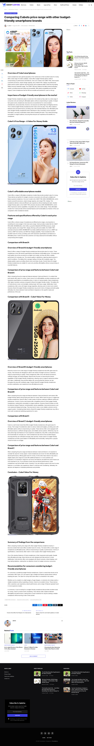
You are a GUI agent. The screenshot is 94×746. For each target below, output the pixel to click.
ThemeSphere (55, 741)
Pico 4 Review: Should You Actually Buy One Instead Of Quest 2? (79, 121)
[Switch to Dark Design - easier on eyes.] (89, 4)
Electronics (23, 5)
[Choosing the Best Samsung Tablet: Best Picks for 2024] (53, 638)
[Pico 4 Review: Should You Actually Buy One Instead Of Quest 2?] (78, 112)
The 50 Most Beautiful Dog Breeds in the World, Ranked (81, 57)
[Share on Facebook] (79, 26)
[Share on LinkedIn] (86, 26)
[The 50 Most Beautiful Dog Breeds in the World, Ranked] (70, 58)
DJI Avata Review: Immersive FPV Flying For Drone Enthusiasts (79, 163)
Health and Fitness (64, 5)
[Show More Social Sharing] (88, 26)
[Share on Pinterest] (84, 26)
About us (6, 672)
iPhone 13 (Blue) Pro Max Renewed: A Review (31, 648)
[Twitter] (2, 77)
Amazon (74, 5)
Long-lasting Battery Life (35, 599)
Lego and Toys (47, 5)
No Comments (25, 25)
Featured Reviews (71, 106)
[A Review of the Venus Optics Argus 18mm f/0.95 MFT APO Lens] (78, 133)
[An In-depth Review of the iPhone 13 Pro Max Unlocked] (13, 638)
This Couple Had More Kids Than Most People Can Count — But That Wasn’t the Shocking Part (80, 681)
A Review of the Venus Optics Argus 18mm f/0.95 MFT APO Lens (79, 142)
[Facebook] (2, 73)
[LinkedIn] (2, 80)
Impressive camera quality (23, 599)
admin (10, 25)
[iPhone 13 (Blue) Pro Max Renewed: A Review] (33, 638)
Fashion (31, 5)
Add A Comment (33, 656)
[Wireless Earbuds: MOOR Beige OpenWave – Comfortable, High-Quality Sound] (70, 65)
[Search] (91, 5)
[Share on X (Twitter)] (81, 26)
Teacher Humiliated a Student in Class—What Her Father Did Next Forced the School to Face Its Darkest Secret (79, 690)
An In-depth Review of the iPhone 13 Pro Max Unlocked (13, 648)
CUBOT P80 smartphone (10, 599)
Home (55, 5)
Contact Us (6, 678)
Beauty (38, 5)
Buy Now (49, 737)
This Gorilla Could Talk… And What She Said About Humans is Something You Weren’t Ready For (81, 75)
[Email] (2, 87)
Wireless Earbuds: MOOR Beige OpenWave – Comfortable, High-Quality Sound (81, 65)
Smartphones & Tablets (11, 13)
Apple (25, 645)
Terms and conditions (9, 676)
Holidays (81, 5)
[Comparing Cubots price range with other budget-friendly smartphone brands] (33, 48)
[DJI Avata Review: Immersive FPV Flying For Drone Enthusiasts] (78, 154)
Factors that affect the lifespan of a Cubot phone (19, 612)
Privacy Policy (79, 194)
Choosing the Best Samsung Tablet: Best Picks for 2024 (52, 648)
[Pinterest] (2, 84)
